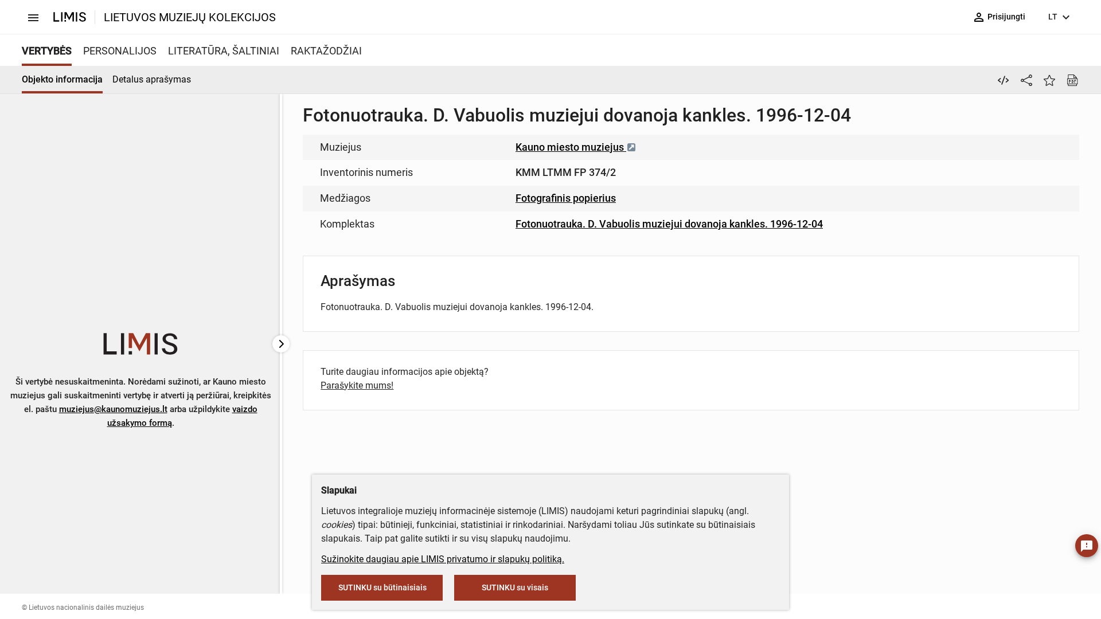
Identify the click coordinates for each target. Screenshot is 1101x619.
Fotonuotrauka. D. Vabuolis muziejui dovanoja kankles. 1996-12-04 (669, 224)
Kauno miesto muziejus (571, 147)
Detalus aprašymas (151, 79)
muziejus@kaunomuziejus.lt (113, 409)
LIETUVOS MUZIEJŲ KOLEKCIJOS (190, 17)
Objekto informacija (62, 79)
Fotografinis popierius (566, 198)
